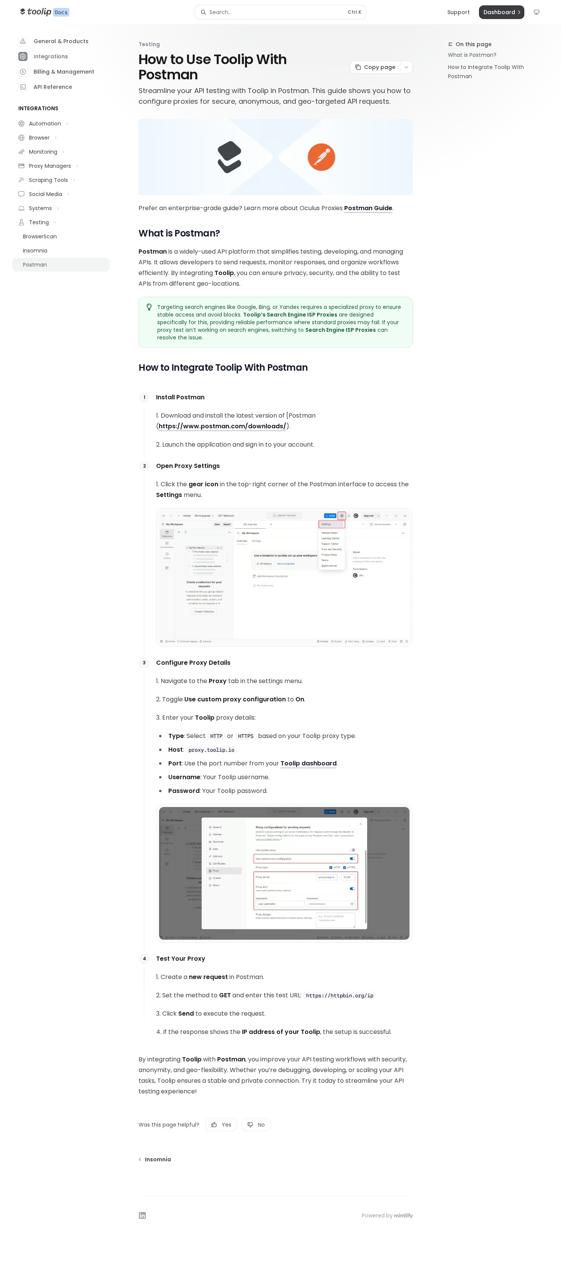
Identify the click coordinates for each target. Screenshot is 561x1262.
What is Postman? (472, 55)
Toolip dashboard (308, 763)
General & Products (61, 41)
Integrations (51, 56)
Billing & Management (64, 72)
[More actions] (406, 67)
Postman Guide (368, 208)
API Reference (53, 87)
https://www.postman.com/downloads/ (222, 426)
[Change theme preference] (536, 12)
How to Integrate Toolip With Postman (486, 71)
